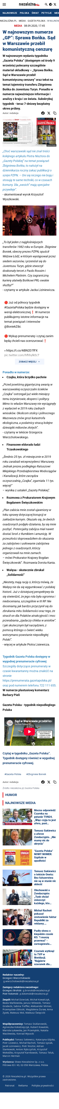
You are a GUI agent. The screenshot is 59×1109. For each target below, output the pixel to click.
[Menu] (4, 4)
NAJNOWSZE (10, 13)
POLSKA (24, 13)
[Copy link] (54, 113)
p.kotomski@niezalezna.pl (34, 993)
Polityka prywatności (43, 1085)
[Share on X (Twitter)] (48, 113)
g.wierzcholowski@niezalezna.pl (21, 981)
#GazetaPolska (14, 307)
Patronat (9, 1085)
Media (22, 20)
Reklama (23, 1085)
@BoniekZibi (12, 326)
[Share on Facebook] (43, 113)
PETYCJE (46, 13)
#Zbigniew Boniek (36, 774)
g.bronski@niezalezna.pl (36, 990)
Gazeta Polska (36, 20)
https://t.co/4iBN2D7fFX (22, 350)
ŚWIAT (35, 13)
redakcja (14, 113)
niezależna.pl (8, 20)
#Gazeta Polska (13, 774)
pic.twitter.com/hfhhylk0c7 (21, 355)
